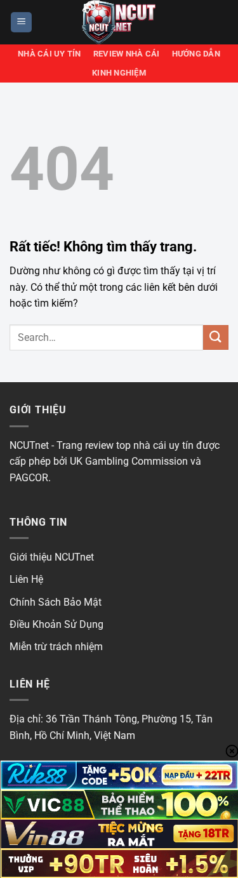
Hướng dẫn (196, 53)
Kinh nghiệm (119, 72)
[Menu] (21, 22)
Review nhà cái (126, 53)
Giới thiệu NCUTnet (52, 557)
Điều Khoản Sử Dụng (56, 624)
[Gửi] (215, 337)
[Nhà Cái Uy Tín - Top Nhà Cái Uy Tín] (119, 22)
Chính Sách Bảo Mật (56, 602)
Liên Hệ (26, 579)
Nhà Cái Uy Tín (49, 53)
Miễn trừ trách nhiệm (56, 647)
